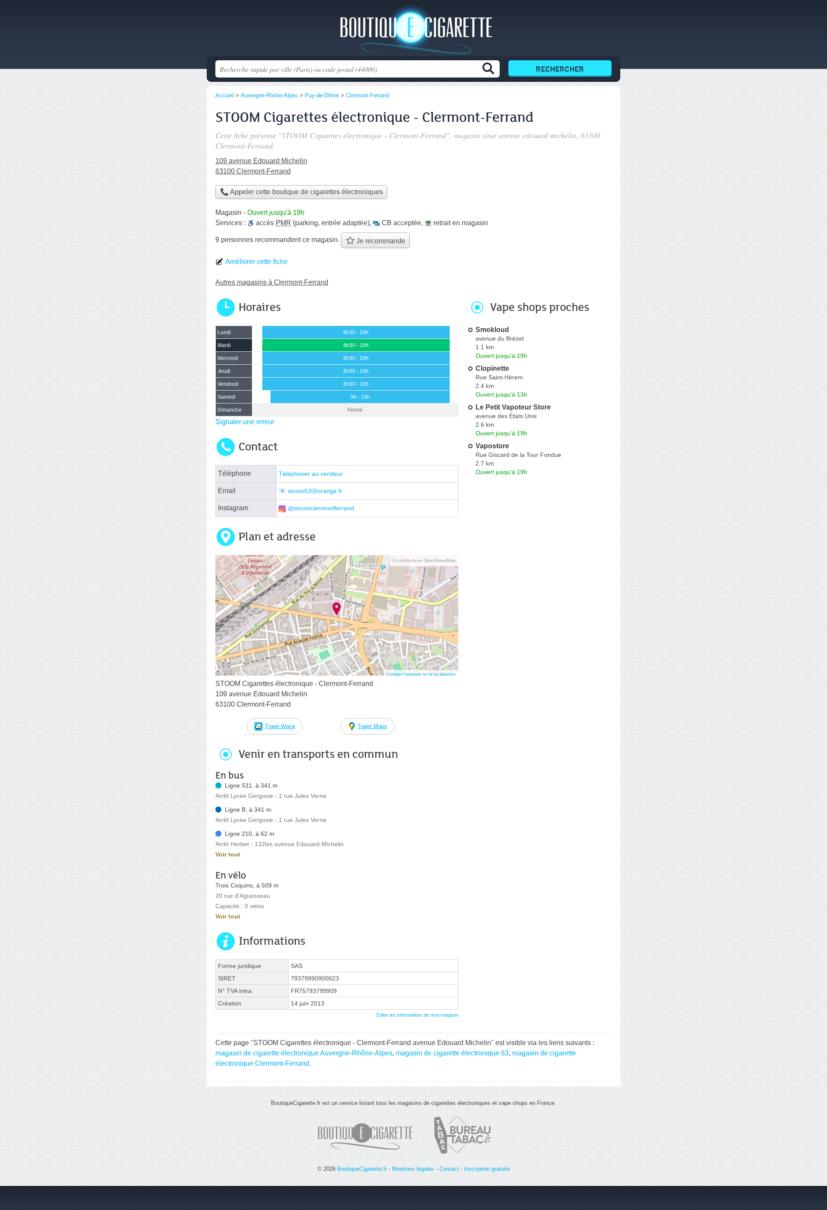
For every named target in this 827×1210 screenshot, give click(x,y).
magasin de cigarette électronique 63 (452, 1053)
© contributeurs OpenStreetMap (424, 560)
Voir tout (227, 854)
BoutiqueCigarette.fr (413, 30)
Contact (449, 1169)
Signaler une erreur (244, 421)
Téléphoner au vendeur (311, 474)
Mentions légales (413, 1169)
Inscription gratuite (487, 1169)
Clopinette (492, 368)
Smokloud (492, 329)
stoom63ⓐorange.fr (315, 491)
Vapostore (492, 446)
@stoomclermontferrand (321, 508)
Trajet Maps (372, 726)
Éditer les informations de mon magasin (417, 1015)
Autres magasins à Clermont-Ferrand (271, 282)
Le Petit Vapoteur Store (513, 407)
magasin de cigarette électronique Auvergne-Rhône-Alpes (303, 1053)
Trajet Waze (280, 726)
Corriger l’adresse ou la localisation (421, 674)
